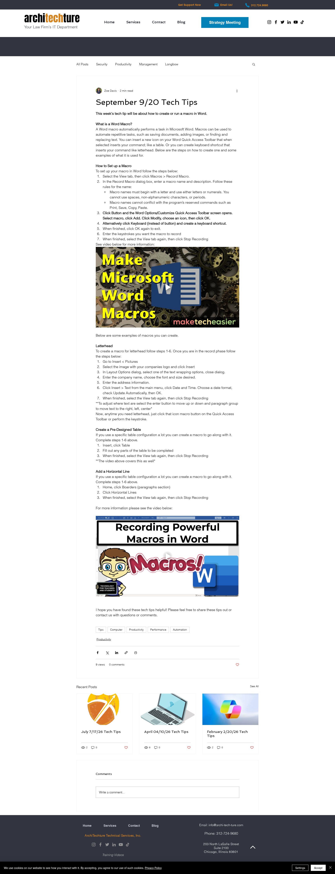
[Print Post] (135, 652)
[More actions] (237, 90)
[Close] (330, 868)
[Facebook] (275, 22)
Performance (158, 629)
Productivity (123, 64)
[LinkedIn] (289, 22)
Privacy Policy (153, 868)
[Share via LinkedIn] (116, 652)
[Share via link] (126, 652)
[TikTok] (302, 22)
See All (254, 686)
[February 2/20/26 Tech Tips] (230, 709)
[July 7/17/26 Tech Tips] (105, 709)
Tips (101, 629)
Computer (116, 629)
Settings (300, 868)
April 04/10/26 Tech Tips (166, 732)
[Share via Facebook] (97, 652)
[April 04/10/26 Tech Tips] (168, 709)
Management (148, 64)
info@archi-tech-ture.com (226, 825)
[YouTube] (295, 22)
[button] (254, 64)
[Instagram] (269, 22)
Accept (318, 868)
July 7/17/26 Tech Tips (101, 732)
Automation (180, 629)
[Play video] (167, 287)
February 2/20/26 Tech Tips (227, 734)
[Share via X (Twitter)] (107, 652)
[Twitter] (282, 22)
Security (101, 64)
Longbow (171, 64)
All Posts (82, 64)
